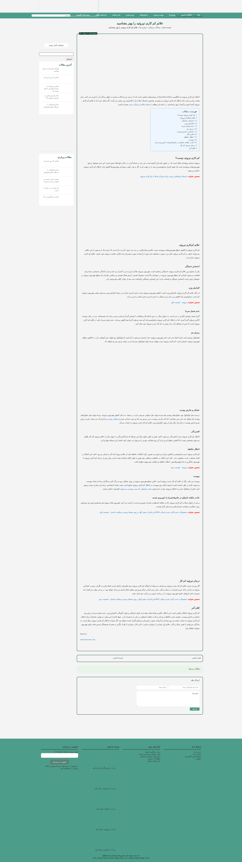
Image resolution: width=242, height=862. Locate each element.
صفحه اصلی (166, 27)
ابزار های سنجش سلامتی (150, 756)
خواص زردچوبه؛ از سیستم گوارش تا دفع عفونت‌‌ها (51, 88)
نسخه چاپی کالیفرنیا (83, 15)
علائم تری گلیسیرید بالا (51, 197)
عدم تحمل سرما (188, 126)
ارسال (194, 709)
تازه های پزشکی (101, 15)
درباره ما (197, 752)
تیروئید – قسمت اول (179, 302)
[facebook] (108, 658)
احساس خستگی (188, 121)
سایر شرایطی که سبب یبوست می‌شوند (136, 489)
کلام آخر (192, 148)
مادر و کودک (116, 15)
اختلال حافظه (189, 137)
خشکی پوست (112, 419)
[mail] (80, 658)
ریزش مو (190, 129)
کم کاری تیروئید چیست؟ (186, 115)
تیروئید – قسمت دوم (179, 467)
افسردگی (190, 134)
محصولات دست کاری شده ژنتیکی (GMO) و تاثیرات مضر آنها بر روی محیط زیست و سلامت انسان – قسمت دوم (143, 599)
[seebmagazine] (72, 15)
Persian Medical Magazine (115, 856)
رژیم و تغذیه (130, 15)
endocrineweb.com (87, 640)
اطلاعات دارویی (186, 15)
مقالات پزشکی (154, 27)
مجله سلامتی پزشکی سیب (139, 104)
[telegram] (86, 658)
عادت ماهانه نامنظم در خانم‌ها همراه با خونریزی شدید (174, 142)
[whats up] (91, 658)
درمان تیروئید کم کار (187, 145)
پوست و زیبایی (158, 15)
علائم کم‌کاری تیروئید (187, 118)
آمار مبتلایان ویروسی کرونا (149, 754)
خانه (198, 15)
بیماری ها (172, 15)
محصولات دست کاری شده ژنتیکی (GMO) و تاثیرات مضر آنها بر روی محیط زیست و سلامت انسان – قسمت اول (143, 512)
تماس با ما (197, 754)
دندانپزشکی (144, 15)
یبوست (191, 140)
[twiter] (103, 658)
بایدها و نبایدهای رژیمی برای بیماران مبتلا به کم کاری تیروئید (163, 176)
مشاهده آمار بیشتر (56, 45)
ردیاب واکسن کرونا (152, 752)
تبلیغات (198, 759)
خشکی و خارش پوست (185, 132)
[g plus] (97, 658)
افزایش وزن (189, 123)
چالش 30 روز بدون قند (51, 77)
